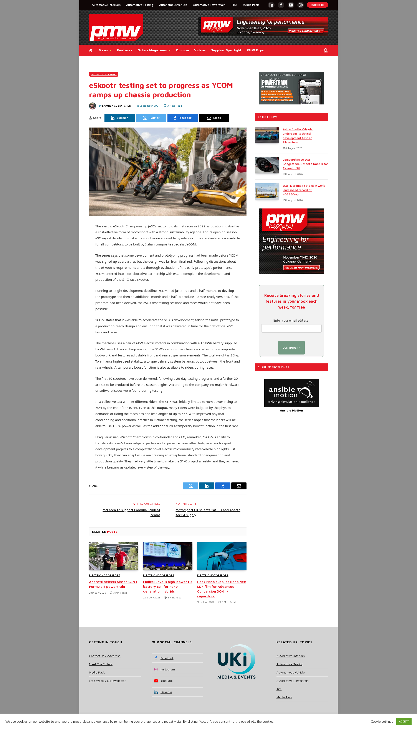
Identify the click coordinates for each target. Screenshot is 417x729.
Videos (200, 50)
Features (124, 50)
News (103, 50)
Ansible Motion (291, 410)
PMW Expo (256, 50)
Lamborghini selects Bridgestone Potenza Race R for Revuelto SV (305, 164)
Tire (234, 5)
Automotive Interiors (106, 5)
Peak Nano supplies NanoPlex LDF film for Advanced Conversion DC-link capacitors (221, 589)
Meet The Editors (101, 664)
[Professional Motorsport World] (116, 27)
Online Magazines (152, 50)
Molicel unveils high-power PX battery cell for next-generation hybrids (167, 586)
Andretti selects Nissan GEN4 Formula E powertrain (113, 584)
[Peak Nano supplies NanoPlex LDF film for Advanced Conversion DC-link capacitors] (222, 556)
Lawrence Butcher (116, 105)
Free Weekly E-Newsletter (107, 680)
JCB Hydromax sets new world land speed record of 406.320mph (304, 190)
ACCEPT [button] (404, 721)
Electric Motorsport (104, 74)
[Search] (325, 50)
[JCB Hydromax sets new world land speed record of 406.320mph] (267, 191)
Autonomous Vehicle (173, 5)
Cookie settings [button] (382, 721)
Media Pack (251, 5)
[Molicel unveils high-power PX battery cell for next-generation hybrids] (167, 556)
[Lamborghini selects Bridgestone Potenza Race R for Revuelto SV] (267, 165)
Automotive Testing (140, 5)
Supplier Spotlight (226, 50)
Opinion (182, 50)
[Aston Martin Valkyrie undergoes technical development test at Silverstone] (267, 135)
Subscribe (317, 4)
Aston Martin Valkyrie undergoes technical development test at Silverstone (298, 135)
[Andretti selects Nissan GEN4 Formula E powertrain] (113, 556)
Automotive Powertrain (209, 5)
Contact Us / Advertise (105, 656)
